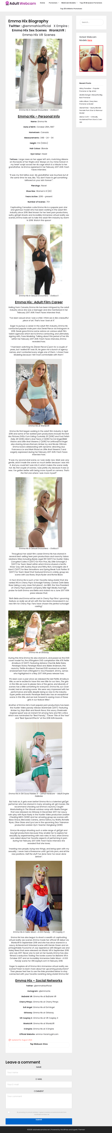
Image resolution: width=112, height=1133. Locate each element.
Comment (39, 1091)
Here (89, 40)
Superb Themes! (78, 1130)
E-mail (39, 1079)
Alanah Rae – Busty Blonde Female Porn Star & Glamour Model (90, 110)
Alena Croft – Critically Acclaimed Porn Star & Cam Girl (90, 119)
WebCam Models (68, 3)
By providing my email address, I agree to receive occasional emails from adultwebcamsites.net (41, 1113)
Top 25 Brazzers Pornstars (91, 3)
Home (42, 3)
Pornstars (53, 3)
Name (38, 1067)
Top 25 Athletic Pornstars (71, 9)
